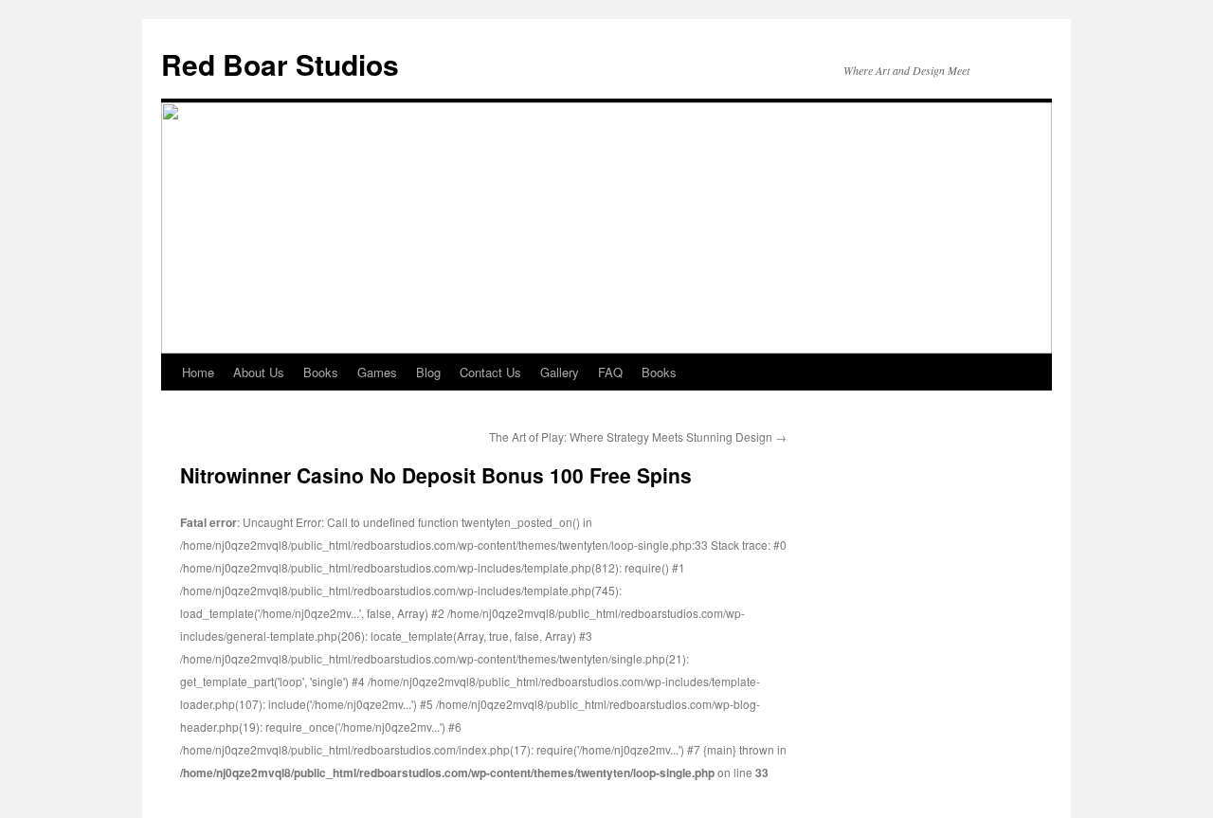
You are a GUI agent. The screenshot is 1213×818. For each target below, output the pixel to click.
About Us (258, 372)
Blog (428, 372)
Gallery (559, 372)
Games (377, 372)
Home (198, 372)
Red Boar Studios (280, 64)
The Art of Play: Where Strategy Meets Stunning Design (638, 436)
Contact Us (490, 372)
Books (320, 372)
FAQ (610, 372)
